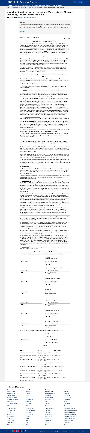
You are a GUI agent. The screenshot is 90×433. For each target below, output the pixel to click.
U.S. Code (9, 412)
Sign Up (80, 2)
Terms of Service (65, 431)
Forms (11, 7)
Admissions (66, 393)
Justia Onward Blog (68, 420)
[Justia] (13, 2)
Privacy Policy (72, 431)
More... (8, 405)
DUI (27, 397)
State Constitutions (30, 410)
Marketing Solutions (57, 5)
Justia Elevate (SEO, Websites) (71, 416)
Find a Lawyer (10, 5)
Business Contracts (18, 7)
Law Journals (67, 399)
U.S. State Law (30, 408)
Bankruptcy (28, 391)
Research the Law (26, 5)
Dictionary (66, 391)
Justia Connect (43, 431)
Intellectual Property (49, 397)
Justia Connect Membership (70, 410)
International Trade (49, 399)
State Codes (28, 412)
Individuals (29, 389)
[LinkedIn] (13, 431)
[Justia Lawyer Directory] (25, 431)
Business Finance (22, 17)
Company (56, 431)
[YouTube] (14, 431)
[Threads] (20, 431)
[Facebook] (16, 431)
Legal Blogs (47, 412)
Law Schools (35, 5)
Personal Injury (29, 403)
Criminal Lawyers (11, 395)
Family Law (28, 401)
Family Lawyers (10, 401)
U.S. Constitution (11, 410)
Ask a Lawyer (18, 5)
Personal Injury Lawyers (12, 403)
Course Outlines (67, 397)
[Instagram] (18, 431)
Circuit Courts (10, 418)
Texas (27, 422)
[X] (23, 431)
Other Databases (49, 408)
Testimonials (67, 422)
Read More (22, 31)
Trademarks (48, 420)
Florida (27, 418)
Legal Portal (50, 431)
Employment (48, 395)
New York (28, 420)
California (28, 416)
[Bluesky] (21, 431)
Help (59, 431)
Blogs (65, 401)
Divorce (28, 395)
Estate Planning (29, 399)
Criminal (28, 393)
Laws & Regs (42, 5)
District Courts (10, 420)
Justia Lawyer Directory (69, 412)
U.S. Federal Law (11, 408)
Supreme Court (10, 416)
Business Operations (50, 393)
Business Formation (49, 391)
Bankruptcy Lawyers (11, 391)
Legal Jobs (47, 410)
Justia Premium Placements (70, 414)
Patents (47, 418)
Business (47, 389)
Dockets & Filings (11, 422)
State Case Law (29, 414)
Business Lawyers (11, 393)
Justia (8, 7)
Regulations (10, 414)
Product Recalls (48, 416)
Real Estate (47, 401)
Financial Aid (67, 395)
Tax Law (47, 403)
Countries (47, 422)
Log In (75, 2)
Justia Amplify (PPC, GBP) (69, 418)
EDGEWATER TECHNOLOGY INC (29, 7)
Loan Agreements (31, 17)
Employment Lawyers (12, 397)
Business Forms (48, 414)
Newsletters (48, 5)
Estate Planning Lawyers (12, 399)
